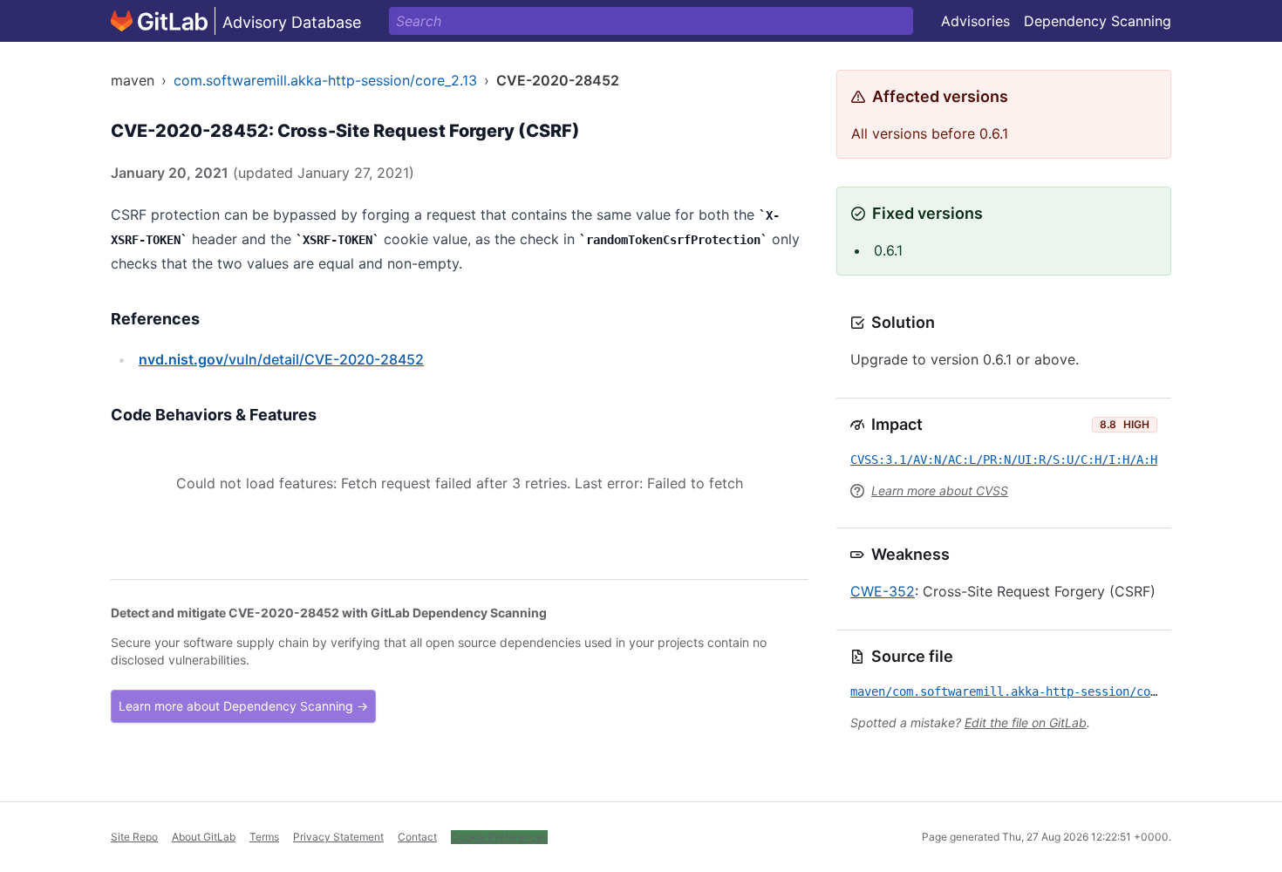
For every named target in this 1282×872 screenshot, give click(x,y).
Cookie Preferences (499, 836)
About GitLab (203, 836)
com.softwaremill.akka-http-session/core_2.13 (325, 80)
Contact (417, 836)
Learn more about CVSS (939, 490)
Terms (264, 836)
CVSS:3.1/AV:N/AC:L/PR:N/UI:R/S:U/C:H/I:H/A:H (1003, 460)
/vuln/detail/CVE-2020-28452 (281, 359)
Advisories (975, 21)
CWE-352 (882, 591)
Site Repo (134, 836)
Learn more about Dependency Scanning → (243, 705)
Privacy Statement (338, 836)
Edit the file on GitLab (1026, 722)
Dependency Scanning (1097, 21)
